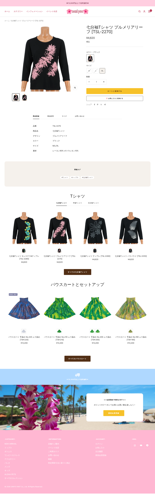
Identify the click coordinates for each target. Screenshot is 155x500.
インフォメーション (34, 11)
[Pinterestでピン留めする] (97, 104)
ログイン (99, 444)
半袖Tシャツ (77, 203)
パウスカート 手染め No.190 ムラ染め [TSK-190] (130, 338)
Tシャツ (65, 177)
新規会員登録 (113, 413)
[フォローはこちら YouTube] (141, 445)
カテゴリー (18, 11)
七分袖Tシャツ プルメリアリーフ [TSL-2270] (60, 257)
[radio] (90, 58)
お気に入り (100, 447)
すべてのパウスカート (77, 359)
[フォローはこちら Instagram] (135, 445)
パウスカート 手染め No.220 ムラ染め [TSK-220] (24, 338)
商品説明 (50, 116)
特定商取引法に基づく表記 (59, 463)
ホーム (7, 11)
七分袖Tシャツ (88, 177)
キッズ (7, 470)
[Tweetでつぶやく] (101, 104)
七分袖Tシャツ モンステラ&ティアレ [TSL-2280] (24, 257)
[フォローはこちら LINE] (147, 445)
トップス (75, 177)
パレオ (7, 463)
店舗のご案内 (53, 444)
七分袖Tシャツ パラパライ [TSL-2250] (131, 256)
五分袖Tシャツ (93, 203)
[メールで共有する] (105, 104)
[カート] (149, 11)
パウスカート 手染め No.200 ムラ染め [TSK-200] (95, 338)
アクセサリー (10, 459)
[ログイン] (144, 11)
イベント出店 (51, 11)
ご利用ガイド (53, 451)
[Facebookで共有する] (94, 104)
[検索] (140, 11)
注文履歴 (99, 451)
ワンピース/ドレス (12, 455)
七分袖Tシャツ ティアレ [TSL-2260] (95, 256)
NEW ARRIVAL (11, 444)
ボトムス (8, 451)
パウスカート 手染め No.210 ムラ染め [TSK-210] (59, 338)
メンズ (7, 466)
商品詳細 (36, 116)
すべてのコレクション (14, 478)
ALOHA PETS (10, 474)
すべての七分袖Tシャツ (77, 272)
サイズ (64, 116)
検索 (50, 459)
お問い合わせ (79, 116)
